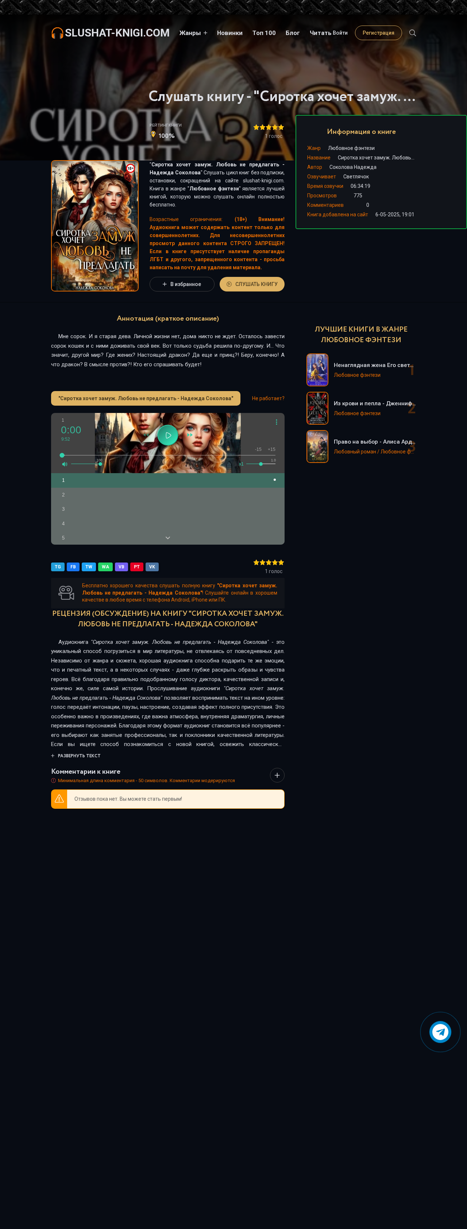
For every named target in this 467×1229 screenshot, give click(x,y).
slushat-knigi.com (117, 32)
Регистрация (378, 33)
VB (121, 566)
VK (152, 566)
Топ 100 (264, 32)
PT (137, 566)
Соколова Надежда (353, 167)
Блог (293, 32)
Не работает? (268, 398)
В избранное (185, 284)
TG (58, 566)
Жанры (190, 32)
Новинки (230, 32)
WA (105, 566)
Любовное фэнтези (214, 189)
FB (73, 566)
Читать (321, 32)
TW (88, 566)
